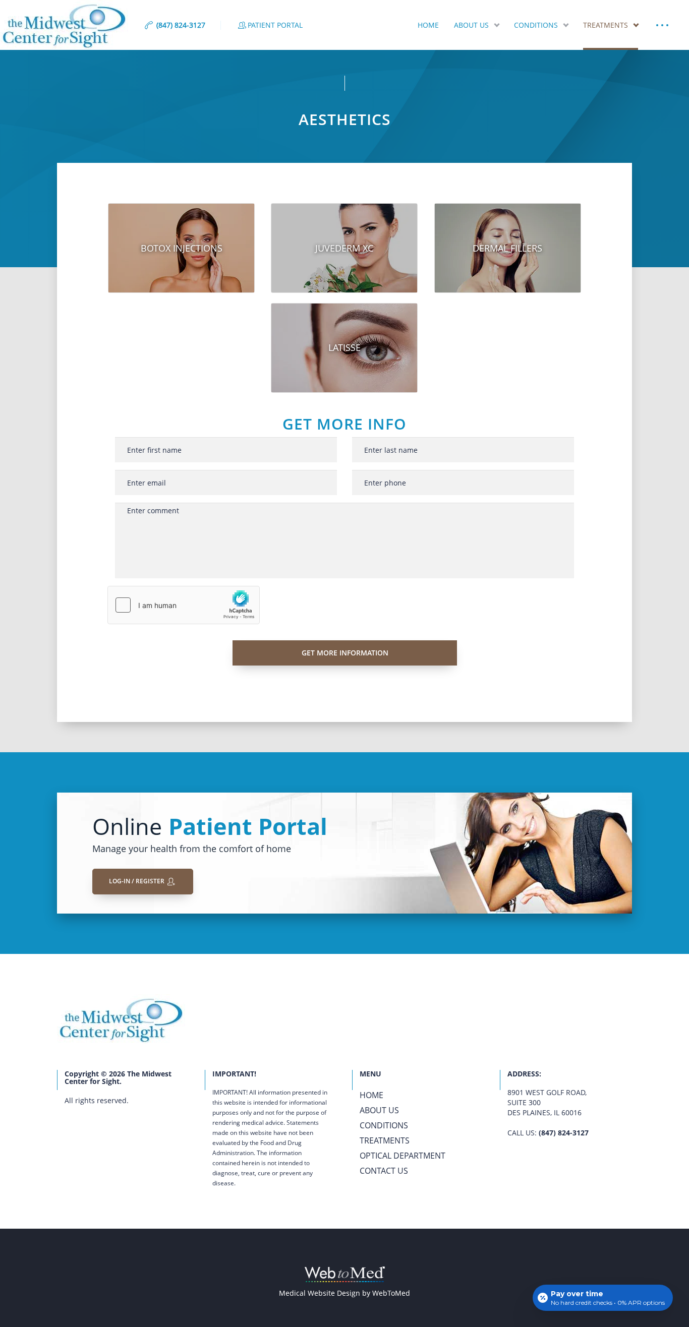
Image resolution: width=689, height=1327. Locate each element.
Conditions (536, 25)
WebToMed (391, 1293)
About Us (471, 25)
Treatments (605, 25)
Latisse (344, 347)
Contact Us (384, 1170)
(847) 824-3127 (564, 1132)
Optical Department (402, 1155)
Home (428, 25)
